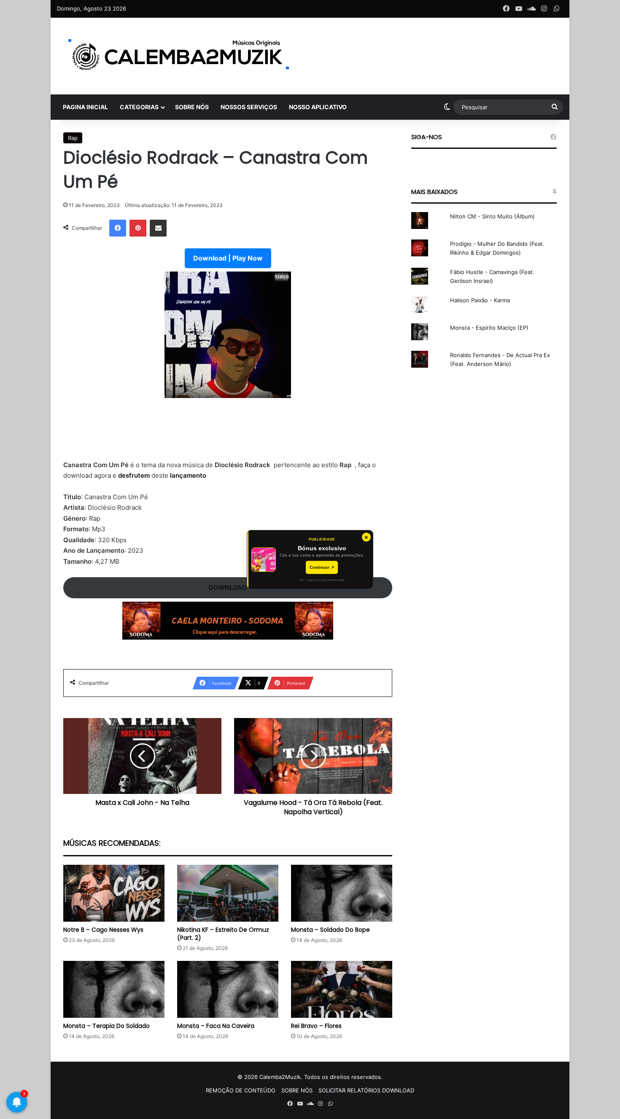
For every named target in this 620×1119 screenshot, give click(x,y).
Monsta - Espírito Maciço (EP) (489, 327)
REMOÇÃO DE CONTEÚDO (240, 1090)
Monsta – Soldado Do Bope (330, 929)
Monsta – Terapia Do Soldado (106, 1026)
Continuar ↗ (322, 567)
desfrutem (134, 475)
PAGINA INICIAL (85, 106)
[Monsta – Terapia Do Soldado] (113, 989)
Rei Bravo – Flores (316, 1026)
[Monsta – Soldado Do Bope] (341, 893)
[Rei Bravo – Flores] (341, 989)
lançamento (188, 475)
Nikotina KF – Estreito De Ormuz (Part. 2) (223, 933)
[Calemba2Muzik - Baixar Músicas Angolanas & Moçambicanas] (179, 56)
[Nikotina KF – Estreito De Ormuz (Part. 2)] (227, 893)
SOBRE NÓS (192, 106)
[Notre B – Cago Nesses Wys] (113, 893)
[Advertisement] (227, 434)
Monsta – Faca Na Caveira (215, 1026)
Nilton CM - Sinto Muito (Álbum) (492, 216)
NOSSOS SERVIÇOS (249, 106)
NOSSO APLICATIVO (318, 106)
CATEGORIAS (139, 106)
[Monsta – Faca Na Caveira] (227, 989)
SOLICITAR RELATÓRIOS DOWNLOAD (366, 1090)
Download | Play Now (228, 258)
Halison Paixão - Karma (480, 300)
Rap (73, 137)
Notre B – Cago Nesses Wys (103, 929)
